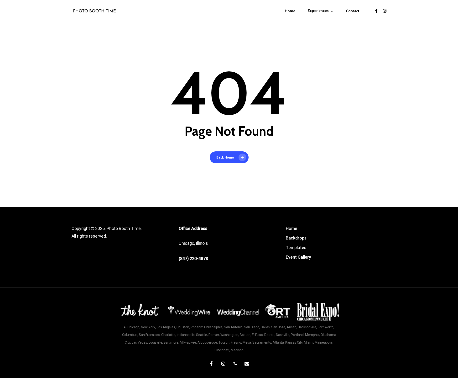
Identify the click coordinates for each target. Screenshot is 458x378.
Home (291, 228)
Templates (296, 247)
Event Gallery (298, 257)
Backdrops (296, 237)
